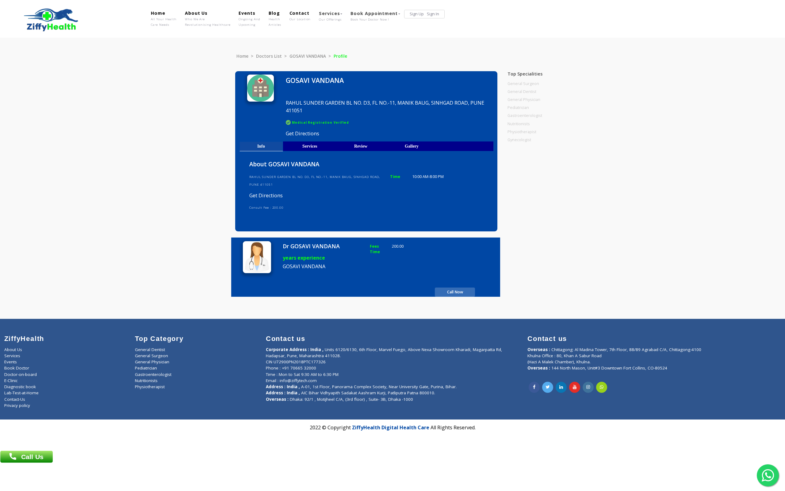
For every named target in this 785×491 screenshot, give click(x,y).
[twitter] (547, 387)
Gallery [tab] (412, 146)
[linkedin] (561, 387)
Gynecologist (519, 139)
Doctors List (269, 56)
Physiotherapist (521, 131)
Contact (300, 15)
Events (249, 18)
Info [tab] (261, 146)
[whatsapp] (601, 387)
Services (330, 15)
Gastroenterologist (524, 115)
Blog (275, 18)
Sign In (433, 14)
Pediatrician (518, 107)
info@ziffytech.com (298, 380)
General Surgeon (523, 83)
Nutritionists (518, 123)
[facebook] (534, 387)
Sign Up (417, 14)
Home (164, 18)
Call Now (455, 292)
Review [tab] (360, 146)
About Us (207, 18)
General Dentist (521, 91)
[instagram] (588, 387)
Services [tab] (309, 146)
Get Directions (302, 133)
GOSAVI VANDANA (307, 56)
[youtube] (574, 387)
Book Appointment (373, 15)
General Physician (523, 99)
